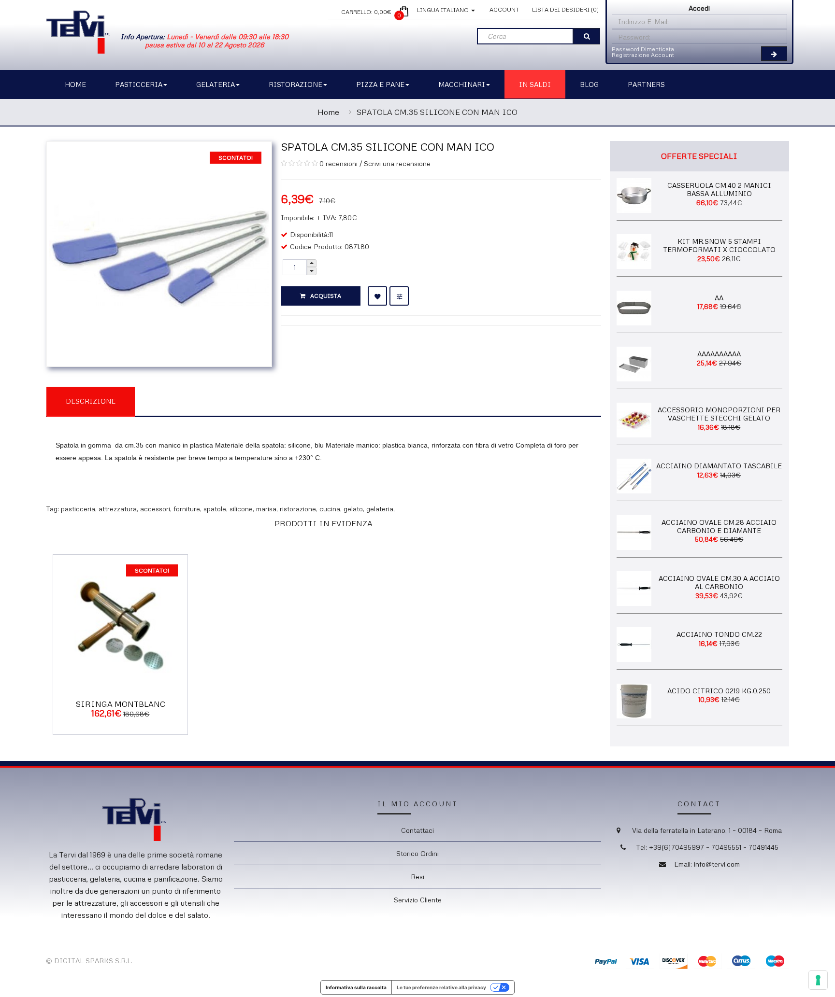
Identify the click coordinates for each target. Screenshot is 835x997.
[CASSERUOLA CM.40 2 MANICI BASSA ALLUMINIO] (634, 194)
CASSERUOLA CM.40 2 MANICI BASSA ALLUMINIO (719, 189)
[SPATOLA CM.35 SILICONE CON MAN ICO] (159, 253)
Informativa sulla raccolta (356, 987)
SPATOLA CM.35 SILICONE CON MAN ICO (437, 112)
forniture (186, 509)
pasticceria (78, 509)
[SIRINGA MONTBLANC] (120, 621)
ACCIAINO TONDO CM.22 (719, 634)
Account (504, 9)
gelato (353, 509)
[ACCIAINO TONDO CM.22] (634, 644)
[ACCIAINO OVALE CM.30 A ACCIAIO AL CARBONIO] (634, 588)
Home (328, 112)
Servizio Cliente (418, 900)
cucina (329, 509)
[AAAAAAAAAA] (634, 363)
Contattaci (417, 830)
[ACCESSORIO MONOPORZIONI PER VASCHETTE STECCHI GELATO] (634, 419)
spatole (214, 509)
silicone (241, 509)
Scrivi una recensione (397, 163)
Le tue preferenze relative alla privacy (441, 987)
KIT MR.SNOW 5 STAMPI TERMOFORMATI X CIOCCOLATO (719, 245)
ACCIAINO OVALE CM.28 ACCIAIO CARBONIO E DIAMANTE (719, 526)
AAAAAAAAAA (719, 354)
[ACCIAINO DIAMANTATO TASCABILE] (634, 475)
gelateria (379, 509)
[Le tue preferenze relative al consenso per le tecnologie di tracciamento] (818, 980)
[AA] (634, 307)
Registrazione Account (643, 54)
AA (719, 298)
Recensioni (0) (184, 400)
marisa (266, 509)
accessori (155, 509)
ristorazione (298, 509)
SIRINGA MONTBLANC (120, 704)
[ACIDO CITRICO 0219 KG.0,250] (634, 700)
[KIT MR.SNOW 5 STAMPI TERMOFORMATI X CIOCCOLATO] (634, 251)
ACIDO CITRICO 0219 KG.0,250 (719, 691)
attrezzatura (118, 509)
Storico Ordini (417, 853)
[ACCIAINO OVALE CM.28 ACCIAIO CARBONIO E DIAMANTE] (634, 531)
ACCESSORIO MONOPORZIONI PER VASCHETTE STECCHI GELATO (719, 414)
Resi (417, 876)
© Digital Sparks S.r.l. (89, 960)
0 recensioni (338, 163)
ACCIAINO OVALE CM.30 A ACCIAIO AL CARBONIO (719, 582)
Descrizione (90, 401)
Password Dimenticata (643, 49)
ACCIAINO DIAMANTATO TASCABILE (719, 466)
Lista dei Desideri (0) (565, 9)
